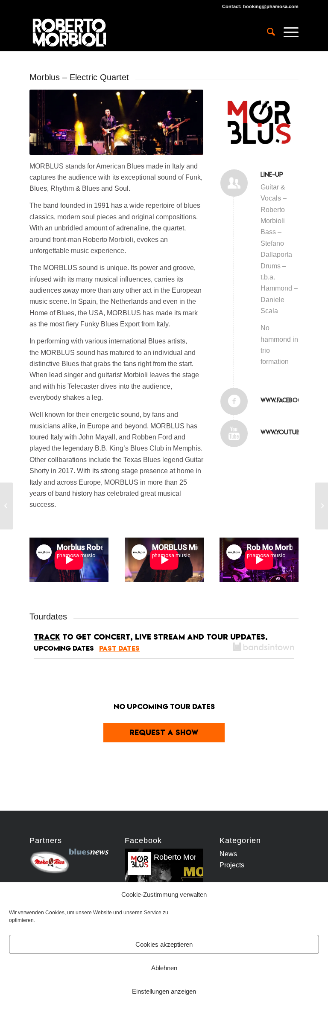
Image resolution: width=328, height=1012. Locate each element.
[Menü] (287, 32)
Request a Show (164, 732)
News (228, 854)
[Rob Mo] (6, 506)
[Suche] (266, 32)
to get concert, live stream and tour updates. (151, 637)
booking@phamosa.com (271, 6)
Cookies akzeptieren (164, 944)
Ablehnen (164, 967)
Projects (232, 865)
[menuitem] (266, 32)
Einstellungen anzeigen (164, 991)
